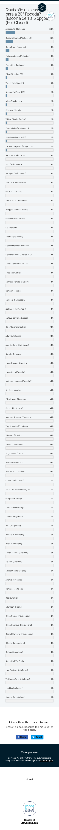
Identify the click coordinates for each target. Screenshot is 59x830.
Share (22, 737)
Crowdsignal (46, 760)
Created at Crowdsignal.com (29, 821)
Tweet (38, 737)
